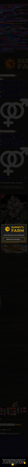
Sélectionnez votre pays (13, 239)
